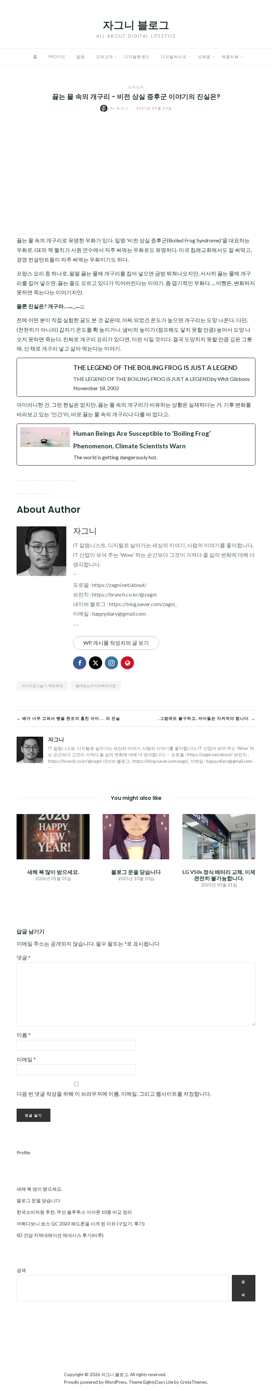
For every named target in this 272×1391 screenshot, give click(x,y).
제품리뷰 (230, 57)
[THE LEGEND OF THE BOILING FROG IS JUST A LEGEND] (136, 377)
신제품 (204, 57)
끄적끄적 (104, 57)
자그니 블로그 (136, 25)
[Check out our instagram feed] (58, 475)
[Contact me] (71, 475)
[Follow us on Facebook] (22, 475)
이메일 (26, 1059)
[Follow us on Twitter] (34, 475)
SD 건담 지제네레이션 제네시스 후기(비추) (60, 1235)
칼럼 (80, 57)
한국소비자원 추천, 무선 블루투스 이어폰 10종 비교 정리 (74, 1212)
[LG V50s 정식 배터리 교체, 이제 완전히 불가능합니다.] (218, 836)
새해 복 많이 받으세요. (53, 872)
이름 (24, 1035)
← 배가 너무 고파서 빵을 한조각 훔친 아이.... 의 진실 (68, 718)
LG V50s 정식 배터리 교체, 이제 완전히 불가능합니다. (218, 875)
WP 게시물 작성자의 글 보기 (116, 642)
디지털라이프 (174, 57)
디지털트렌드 (137, 57)
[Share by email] (46, 229)
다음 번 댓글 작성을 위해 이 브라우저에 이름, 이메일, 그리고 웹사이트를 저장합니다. (114, 1093)
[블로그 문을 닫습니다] (136, 836)
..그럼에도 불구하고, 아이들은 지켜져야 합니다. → (206, 718)
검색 (21, 1270)
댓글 (24, 957)
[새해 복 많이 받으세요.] (53, 836)
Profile (56, 57)
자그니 (120, 108)
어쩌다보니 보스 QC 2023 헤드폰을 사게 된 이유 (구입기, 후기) (81, 1223)
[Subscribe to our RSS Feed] (46, 475)
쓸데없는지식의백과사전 (96, 685)
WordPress (116, 1382)
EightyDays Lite (158, 1382)
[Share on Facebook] (22, 229)
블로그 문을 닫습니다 (136, 872)
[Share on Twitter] (34, 229)
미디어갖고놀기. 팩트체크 (42, 685)
